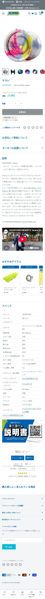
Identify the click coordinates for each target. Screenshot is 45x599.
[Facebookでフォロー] (3, 564)
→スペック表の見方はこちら (12, 415)
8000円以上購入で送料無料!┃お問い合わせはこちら (22, 8)
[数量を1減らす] (9, 103)
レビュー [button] (16, 464)
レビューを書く (17, 458)
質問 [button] (26, 464)
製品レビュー (22, 451)
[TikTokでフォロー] (20, 564)
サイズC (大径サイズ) (29, 378)
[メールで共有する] (37, 127)
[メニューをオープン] (3, 13)
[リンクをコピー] (41, 127)
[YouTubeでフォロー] (16, 564)
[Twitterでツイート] (33, 127)
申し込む (8, 547)
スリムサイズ (27, 384)
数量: (4, 104)
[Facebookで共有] (24, 127)
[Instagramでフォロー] (12, 564)
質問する (30, 458)
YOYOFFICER (6, 85)
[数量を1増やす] (21, 103)
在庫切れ (22, 112)
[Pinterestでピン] (28, 127)
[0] (40, 13)
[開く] (29, 13)
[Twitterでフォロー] (7, 564)
